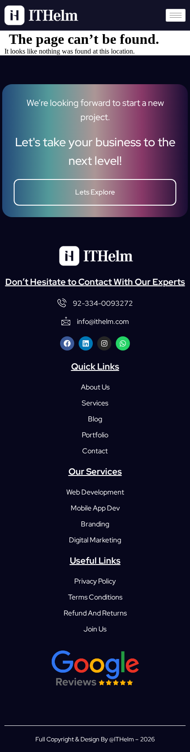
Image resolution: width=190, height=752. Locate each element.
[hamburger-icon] (176, 15)
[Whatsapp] (123, 343)
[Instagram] (104, 343)
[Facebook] (67, 343)
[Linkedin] (86, 343)
